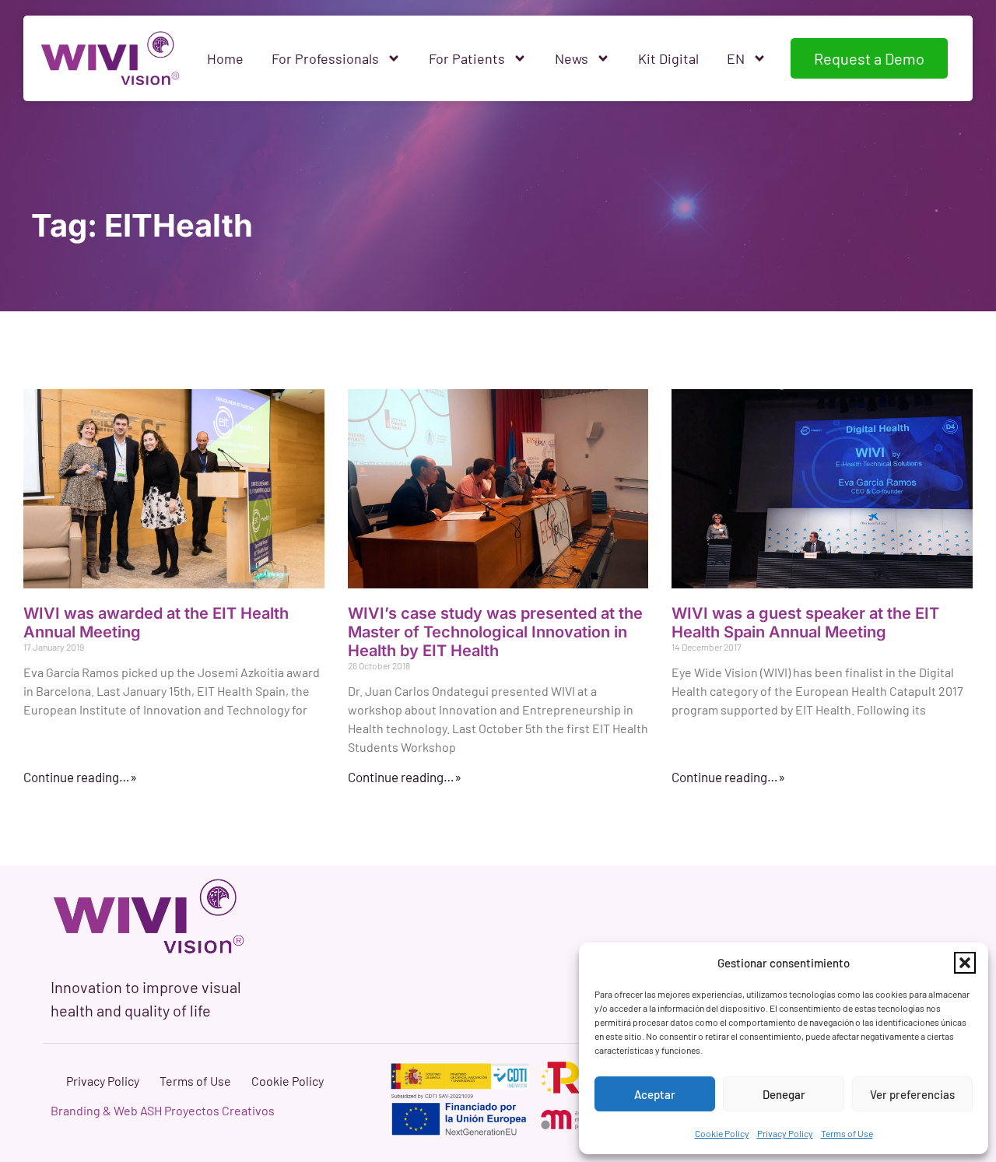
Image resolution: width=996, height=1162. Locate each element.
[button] (965, 963)
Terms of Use (847, 1133)
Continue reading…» (80, 777)
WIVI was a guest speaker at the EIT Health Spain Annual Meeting (805, 622)
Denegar (784, 1094)
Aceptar (654, 1094)
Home (225, 58)
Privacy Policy (785, 1133)
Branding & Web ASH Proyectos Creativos (163, 1110)
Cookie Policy (722, 1133)
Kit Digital (668, 58)
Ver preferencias (912, 1094)
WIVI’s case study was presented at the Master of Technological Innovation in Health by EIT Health (495, 632)
